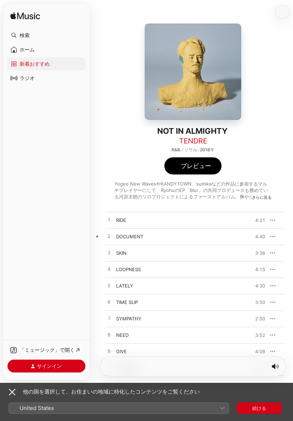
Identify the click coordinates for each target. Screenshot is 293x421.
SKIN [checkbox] (121, 253)
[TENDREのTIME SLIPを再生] (109, 302)
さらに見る (262, 197)
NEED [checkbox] (122, 335)
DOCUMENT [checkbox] (129, 236)
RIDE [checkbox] (121, 220)
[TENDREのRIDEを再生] (109, 220)
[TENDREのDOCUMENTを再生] (109, 236)
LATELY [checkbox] (124, 286)
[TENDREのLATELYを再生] (109, 286)
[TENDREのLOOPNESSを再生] (109, 269)
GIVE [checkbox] (121, 351)
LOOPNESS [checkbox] (128, 269)
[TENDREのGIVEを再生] (109, 351)
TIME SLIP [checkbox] (127, 302)
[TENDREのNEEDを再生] (109, 335)
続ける (259, 408)
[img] (25, 16)
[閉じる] (12, 392)
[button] (46, 35)
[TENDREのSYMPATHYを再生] (109, 318)
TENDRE (193, 141)
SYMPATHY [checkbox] (128, 318)
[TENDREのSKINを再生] (109, 253)
